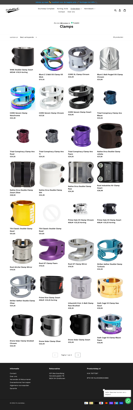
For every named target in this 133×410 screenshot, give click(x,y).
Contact (13, 373)
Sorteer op (14, 37)
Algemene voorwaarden (19, 385)
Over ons (13, 376)
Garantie (13, 388)
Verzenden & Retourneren (20, 379)
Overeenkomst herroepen (20, 382)
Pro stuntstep (19, 403)
